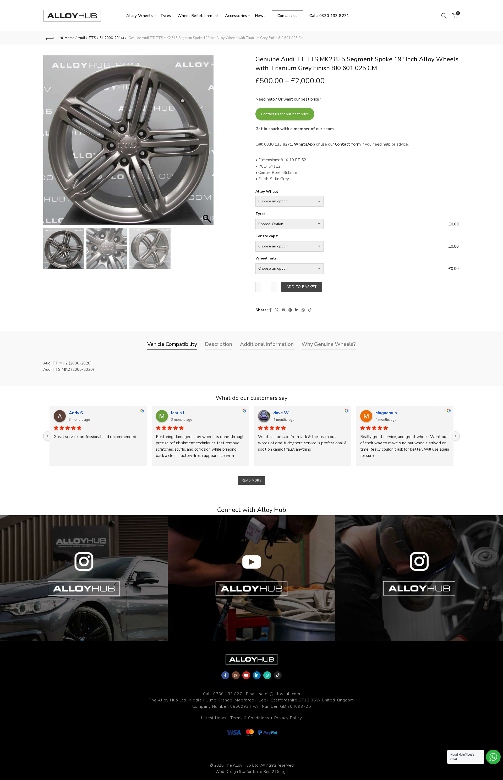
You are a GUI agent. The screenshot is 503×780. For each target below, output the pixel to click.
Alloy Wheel (266, 191)
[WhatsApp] (267, 675)
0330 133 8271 (229, 693)
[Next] (455, 436)
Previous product (440, 38)
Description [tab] (218, 344)
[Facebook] (225, 675)
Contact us (287, 15)
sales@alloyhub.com (279, 693)
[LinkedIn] (257, 675)
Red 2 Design (275, 771)
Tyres (165, 15)
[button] (207, 142)
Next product (453, 38)
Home (69, 38)
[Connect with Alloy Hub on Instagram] (84, 578)
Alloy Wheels (139, 15)
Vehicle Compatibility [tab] (172, 344)
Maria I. (178, 413)
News (260, 15)
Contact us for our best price (285, 114)
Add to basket (301, 286)
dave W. (281, 413)
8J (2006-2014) (112, 38)
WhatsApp (304, 144)
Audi (81, 38)
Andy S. (76, 413)
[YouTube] (246, 675)
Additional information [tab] (267, 344)
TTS (92, 38)
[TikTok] (278, 675)
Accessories (236, 15)
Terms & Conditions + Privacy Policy (266, 718)
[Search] (444, 16)
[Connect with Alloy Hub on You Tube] (251, 578)
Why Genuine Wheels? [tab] (329, 344)
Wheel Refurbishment (198, 15)
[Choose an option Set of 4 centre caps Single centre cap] (350, 246)
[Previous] (47, 436)
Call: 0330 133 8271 (329, 15)
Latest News (213, 718)
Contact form (348, 144)
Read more (251, 480)
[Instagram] (236, 675)
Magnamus (386, 413)
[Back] (49, 38)
